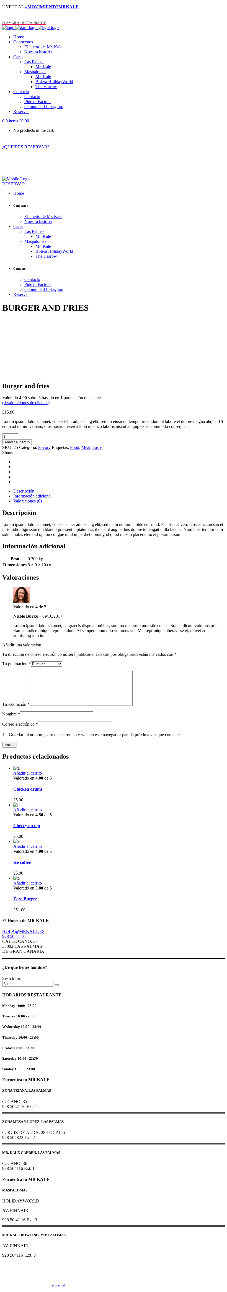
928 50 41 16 (13, 936)
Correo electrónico (20, 724)
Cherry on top (26, 825)
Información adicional (32, 496)
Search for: (11, 978)
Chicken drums (27, 789)
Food (74, 447)
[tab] (119, 491)
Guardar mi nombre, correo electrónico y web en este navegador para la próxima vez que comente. (95, 734)
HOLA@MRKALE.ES (23, 931)
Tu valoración (16, 704)
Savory (44, 447)
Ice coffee (22, 862)
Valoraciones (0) (27, 501)
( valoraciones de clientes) (26, 402)
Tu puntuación (16, 663)
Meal (85, 447)
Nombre (11, 714)
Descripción (23, 491)
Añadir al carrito (17, 442)
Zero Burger (25, 898)
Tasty (97, 447)
